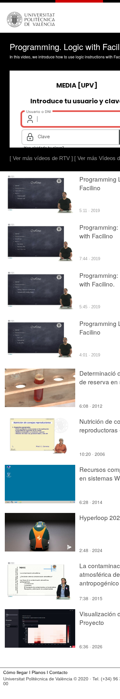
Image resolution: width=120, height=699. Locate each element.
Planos (38, 672)
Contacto (58, 672)
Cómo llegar (15, 672)
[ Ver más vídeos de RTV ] (41, 158)
